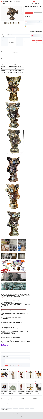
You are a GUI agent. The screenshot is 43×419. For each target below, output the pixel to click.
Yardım (35, 3)
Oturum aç (41, 1)
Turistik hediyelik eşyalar (34, 399)
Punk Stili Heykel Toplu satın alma (4, 409)
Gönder (7, 365)
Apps (38, 3)
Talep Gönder (29, 13)
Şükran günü (12, 399)
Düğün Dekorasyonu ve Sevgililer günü (5, 399)
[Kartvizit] (41, 37)
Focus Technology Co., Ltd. (21, 415)
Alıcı (32, 3)
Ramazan (23, 399)
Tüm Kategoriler (3, 3)
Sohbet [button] (38, 13)
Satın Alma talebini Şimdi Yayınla (19, 365)
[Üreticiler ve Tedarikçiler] (4, 1)
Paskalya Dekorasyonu (34, 398)
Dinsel (11, 398)
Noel (1, 398)
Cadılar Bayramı (23, 398)
